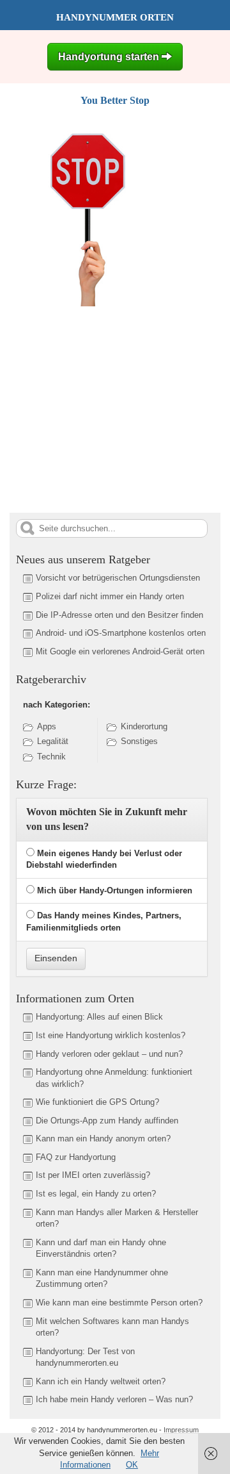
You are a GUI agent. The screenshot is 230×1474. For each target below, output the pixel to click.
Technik (51, 756)
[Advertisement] (117, 407)
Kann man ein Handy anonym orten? (103, 1138)
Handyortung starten (110, 56)
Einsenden (55, 958)
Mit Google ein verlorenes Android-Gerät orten (120, 651)
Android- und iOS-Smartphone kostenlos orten (121, 633)
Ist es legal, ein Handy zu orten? (96, 1193)
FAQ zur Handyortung (76, 1157)
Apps (46, 726)
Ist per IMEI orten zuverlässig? (93, 1175)
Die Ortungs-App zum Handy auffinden (107, 1120)
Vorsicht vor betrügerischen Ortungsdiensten (118, 578)
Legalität (52, 741)
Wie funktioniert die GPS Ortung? (97, 1102)
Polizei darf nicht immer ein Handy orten (110, 596)
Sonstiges (139, 741)
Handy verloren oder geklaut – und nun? (109, 1054)
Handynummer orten (115, 17)
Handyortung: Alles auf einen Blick (99, 1017)
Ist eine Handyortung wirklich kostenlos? (110, 1035)
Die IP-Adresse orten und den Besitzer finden (119, 615)
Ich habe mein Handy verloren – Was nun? (114, 1399)
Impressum (181, 1430)
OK (132, 1465)
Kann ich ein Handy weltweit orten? (100, 1381)
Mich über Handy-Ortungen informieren (114, 890)
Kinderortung (144, 726)
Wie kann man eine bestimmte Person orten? (119, 1302)
